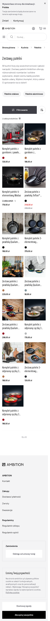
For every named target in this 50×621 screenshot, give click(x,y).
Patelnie (37, 47)
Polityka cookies (12, 592)
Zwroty (5, 503)
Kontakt (6, 481)
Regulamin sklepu (11, 525)
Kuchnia (24, 47)
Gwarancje (7, 510)
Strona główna (8, 47)
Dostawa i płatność (11, 496)
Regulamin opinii (10, 532)
